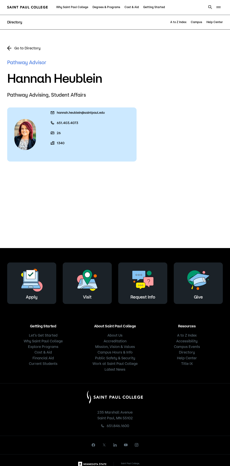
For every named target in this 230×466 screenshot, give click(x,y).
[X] (104, 445)
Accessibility (186, 341)
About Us (115, 335)
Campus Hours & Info (115, 352)
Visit (87, 296)
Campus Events (187, 346)
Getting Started (154, 7)
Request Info (142, 296)
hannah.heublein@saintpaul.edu (81, 112)
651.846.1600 (118, 426)
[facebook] (93, 445)
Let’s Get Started (43, 335)
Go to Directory (27, 48)
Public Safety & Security (115, 358)
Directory (187, 352)
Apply (32, 296)
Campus (196, 22)
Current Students (43, 363)
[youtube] (126, 445)
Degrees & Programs (106, 7)
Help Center (214, 22)
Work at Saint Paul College (115, 363)
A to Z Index (178, 22)
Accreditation (115, 341)
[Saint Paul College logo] (27, 7)
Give (198, 296)
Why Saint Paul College (72, 7)
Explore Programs (43, 346)
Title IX (187, 363)
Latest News (115, 369)
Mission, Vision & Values (115, 346)
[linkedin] (115, 445)
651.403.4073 (67, 123)
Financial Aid (43, 358)
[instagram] (136, 445)
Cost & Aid (132, 7)
